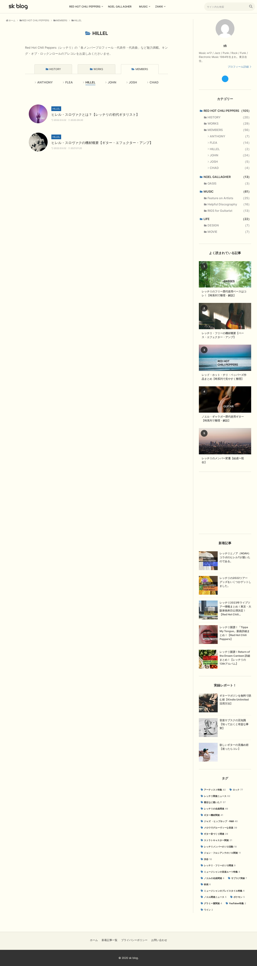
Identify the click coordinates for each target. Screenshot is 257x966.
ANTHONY (45, 82)
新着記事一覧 (109, 940)
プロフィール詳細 (238, 66)
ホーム (94, 940)
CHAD (154, 82)
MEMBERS (141, 69)
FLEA (69, 82)
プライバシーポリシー (134, 940)
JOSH (133, 82)
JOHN (112, 82)
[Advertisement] (225, 502)
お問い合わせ (159, 940)
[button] (251, 6)
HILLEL (90, 82)
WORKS (98, 69)
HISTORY (55, 69)
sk (225, 45)
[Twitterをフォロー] (225, 79)
